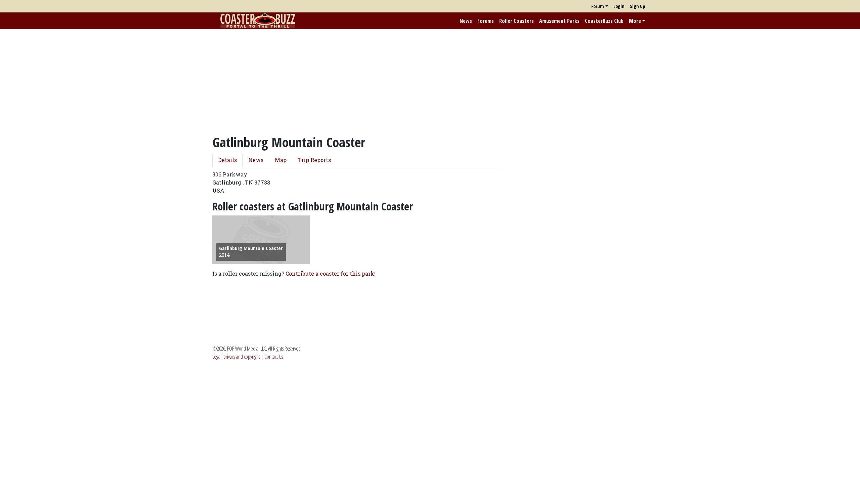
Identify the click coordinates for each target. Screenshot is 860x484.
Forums (485, 21)
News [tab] (255, 159)
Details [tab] (227, 159)
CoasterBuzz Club (604, 21)
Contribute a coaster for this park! (331, 273)
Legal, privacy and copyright (236, 356)
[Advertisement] (430, 82)
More (635, 21)
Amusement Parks (559, 21)
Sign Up (637, 6)
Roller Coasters (516, 21)
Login (619, 6)
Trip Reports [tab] (314, 159)
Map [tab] (281, 159)
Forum (597, 6)
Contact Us (273, 356)
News (466, 21)
